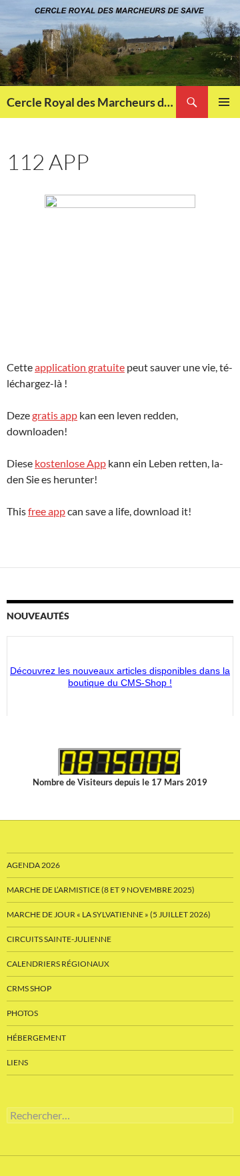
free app (46, 511)
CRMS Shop (29, 988)
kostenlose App (70, 463)
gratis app (54, 415)
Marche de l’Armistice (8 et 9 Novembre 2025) (101, 890)
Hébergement (36, 1038)
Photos (22, 1013)
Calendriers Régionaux (58, 964)
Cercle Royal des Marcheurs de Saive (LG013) (91, 102)
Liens (17, 1062)
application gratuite (80, 367)
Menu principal (224, 102)
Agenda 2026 (33, 865)
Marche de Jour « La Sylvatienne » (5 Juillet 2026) (109, 914)
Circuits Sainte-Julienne (59, 939)
